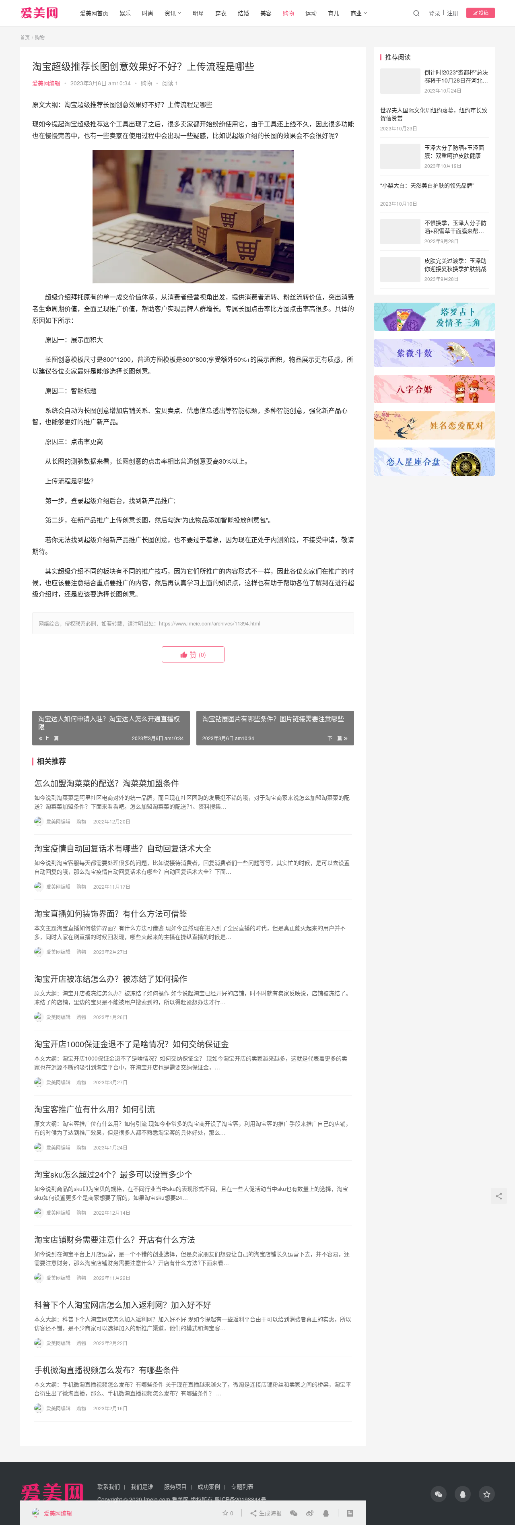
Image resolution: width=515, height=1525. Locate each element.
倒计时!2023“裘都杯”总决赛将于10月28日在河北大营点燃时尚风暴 (456, 80)
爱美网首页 (94, 13)
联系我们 (108, 1486)
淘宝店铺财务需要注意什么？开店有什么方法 (114, 1239)
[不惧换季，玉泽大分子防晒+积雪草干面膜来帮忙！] (400, 223)
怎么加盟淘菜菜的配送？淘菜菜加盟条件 (106, 783)
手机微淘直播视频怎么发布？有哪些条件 (106, 1370)
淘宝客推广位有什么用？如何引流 (94, 1109)
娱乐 (125, 13)
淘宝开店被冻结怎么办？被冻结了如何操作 (110, 978)
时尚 (147, 13)
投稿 (483, 12)
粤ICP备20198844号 (240, 1499)
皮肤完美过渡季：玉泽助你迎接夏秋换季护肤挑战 (455, 264)
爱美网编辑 (46, 83)
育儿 (333, 13)
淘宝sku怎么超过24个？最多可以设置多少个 (113, 1174)
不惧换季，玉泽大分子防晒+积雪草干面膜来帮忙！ (455, 230)
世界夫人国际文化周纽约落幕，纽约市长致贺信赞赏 (433, 114)
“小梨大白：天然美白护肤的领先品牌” (427, 185)
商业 (356, 13)
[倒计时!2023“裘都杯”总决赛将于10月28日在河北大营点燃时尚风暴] (400, 73)
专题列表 (242, 1486)
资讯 (170, 13)
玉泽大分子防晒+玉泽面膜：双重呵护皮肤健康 (454, 151)
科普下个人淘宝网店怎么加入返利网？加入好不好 (122, 1304)
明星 (198, 13)
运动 (311, 13)
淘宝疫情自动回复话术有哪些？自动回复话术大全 (122, 848)
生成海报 (270, 1513)
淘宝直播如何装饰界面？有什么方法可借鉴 (110, 913)
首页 (25, 37)
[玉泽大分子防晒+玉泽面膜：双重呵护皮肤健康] (400, 148)
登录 (434, 13)
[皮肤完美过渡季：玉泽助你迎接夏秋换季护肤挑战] (400, 261)
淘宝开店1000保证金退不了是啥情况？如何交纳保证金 (131, 1044)
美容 (266, 13)
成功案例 (209, 1486)
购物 (288, 13)
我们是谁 (142, 1486)
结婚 (243, 13)
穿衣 (221, 13)
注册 (452, 13)
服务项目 (175, 1486)
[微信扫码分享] (293, 1513)
